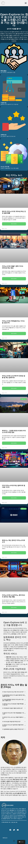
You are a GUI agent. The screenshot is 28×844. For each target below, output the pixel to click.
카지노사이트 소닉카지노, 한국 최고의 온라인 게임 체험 (13, 596)
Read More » (14, 223)
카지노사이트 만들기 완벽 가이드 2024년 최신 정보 (12, 267)
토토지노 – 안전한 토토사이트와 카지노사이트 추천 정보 (14, 431)
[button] (25, 3)
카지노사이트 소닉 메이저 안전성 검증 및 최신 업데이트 (13, 376)
